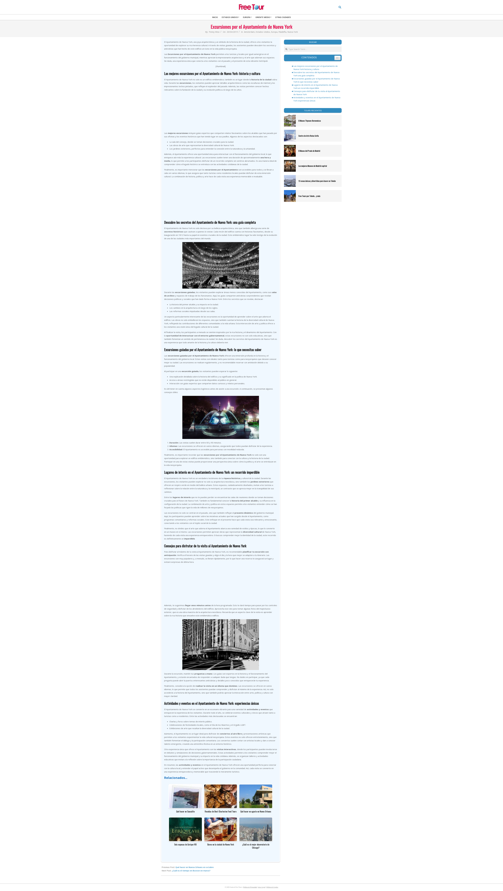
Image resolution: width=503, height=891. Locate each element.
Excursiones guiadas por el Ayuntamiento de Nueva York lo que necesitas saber (316, 80)
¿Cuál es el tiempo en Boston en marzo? (191, 870)
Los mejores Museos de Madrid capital (312, 165)
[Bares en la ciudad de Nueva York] (220, 819)
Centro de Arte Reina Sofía (308, 135)
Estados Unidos (263, 32)
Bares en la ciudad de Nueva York (220, 844)
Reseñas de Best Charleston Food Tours (221, 811)
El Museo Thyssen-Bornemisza (309, 120)
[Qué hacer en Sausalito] (185, 786)
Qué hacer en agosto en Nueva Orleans (255, 811)
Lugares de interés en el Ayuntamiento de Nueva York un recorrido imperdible (315, 86)
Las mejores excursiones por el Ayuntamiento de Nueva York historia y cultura (315, 67)
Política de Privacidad (250, 887)
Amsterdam (249, 32)
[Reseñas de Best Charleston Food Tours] (220, 786)
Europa (274, 32)
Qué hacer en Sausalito (185, 811)
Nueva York (292, 32)
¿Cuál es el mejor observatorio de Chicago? (255, 846)
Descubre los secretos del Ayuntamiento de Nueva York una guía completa (316, 74)
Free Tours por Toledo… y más (309, 196)
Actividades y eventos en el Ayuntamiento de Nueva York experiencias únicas (316, 99)
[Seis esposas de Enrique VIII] (185, 819)
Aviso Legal (261, 887)
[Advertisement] (220, 111)
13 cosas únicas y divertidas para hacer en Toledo (317, 180)
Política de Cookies (272, 887)
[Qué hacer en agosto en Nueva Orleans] (255, 786)
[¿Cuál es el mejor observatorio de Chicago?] (255, 819)
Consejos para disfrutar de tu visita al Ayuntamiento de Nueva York (316, 93)
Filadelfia (282, 32)
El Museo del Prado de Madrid (309, 150)
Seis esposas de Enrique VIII (185, 844)
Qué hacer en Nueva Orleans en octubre (194, 867)
